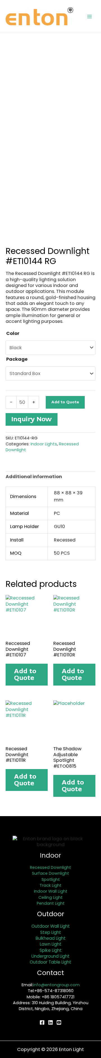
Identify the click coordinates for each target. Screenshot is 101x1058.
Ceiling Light (50, 897)
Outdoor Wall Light (50, 926)
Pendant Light (51, 903)
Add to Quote (65, 402)
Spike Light (51, 950)
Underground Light (50, 956)
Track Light (50, 885)
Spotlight (51, 879)
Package (16, 359)
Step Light (50, 932)
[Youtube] (58, 1022)
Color (12, 333)
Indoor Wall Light (50, 891)
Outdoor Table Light (50, 962)
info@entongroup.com (56, 985)
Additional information (34, 476)
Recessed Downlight (50, 867)
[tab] (50, 476)
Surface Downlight (50, 873)
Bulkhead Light (51, 938)
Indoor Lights (44, 444)
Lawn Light (50, 944)
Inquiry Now (31, 419)
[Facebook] (42, 1022)
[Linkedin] (50, 1022)
